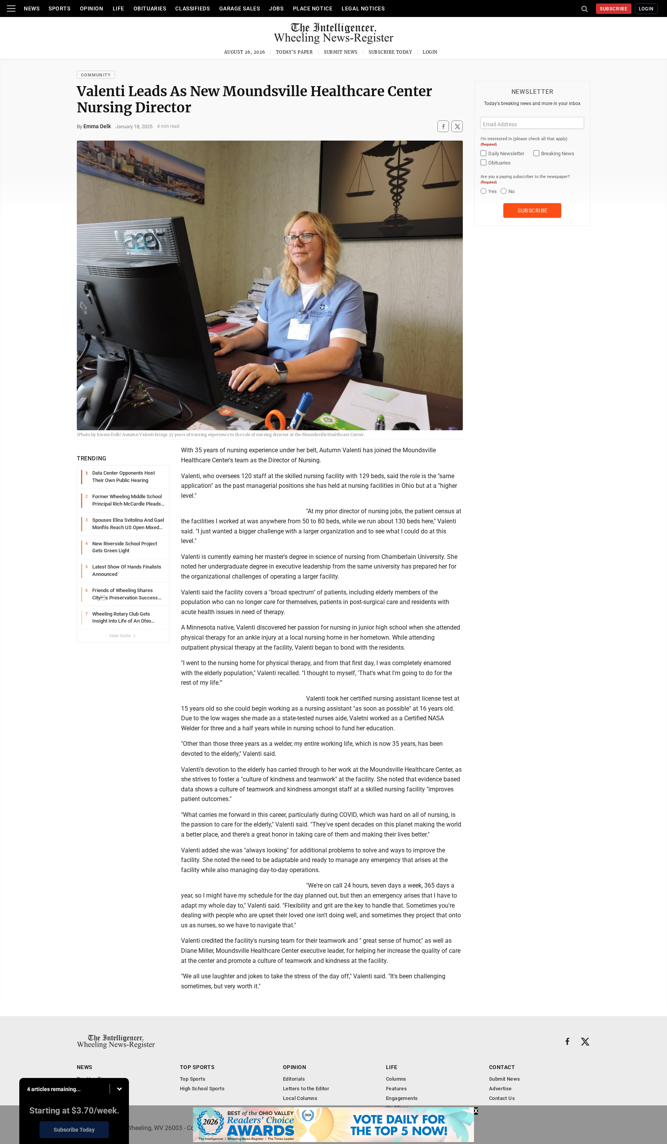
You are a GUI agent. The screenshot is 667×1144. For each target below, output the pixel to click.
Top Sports (197, 1067)
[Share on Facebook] (443, 126)
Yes (492, 191)
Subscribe (614, 9)
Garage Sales (239, 8)
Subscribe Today (390, 52)
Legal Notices (363, 8)
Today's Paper (294, 52)
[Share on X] (457, 126)
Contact (502, 1067)
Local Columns (300, 1098)
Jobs (276, 8)
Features (396, 1088)
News (31, 8)
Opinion (91, 8)
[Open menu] (11, 8)
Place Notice (313, 8)
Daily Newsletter (506, 153)
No (511, 191)
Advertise (500, 1088)
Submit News (341, 52)
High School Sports (202, 1088)
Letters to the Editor (306, 1088)
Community (96, 75)
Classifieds (192, 8)
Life (118, 8)
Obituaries (150, 8)
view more (120, 635)
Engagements (402, 1098)
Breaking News (557, 153)
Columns (396, 1079)
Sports (59, 8)
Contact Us (502, 1098)
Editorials (294, 1079)
